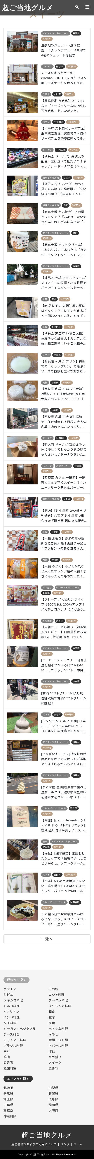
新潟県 (53, 1093)
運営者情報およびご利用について (34, 1144)
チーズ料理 (11, 1034)
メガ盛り (47, 587)
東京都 (8, 1110)
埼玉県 (8, 1099)
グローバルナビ (87, 7)
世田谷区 (61, 438)
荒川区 (59, 620)
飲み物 (53, 1068)
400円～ (47, 238)
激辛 (45, 841)
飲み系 (8, 1063)
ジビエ (8, 995)
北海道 (8, 1088)
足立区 (46, 592)
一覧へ (47, 939)
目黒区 (76, 648)
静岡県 (53, 1105)
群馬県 (8, 1093)
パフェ (46, 122)
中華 (6, 1051)
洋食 (52, 1051)
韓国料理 (9, 1068)
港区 (65, 205)
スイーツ (47, 66)
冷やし (53, 1034)
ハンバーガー (63, 465)
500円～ (47, 38)
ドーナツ (47, 149)
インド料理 (11, 1017)
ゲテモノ (9, 989)
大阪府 (53, 1110)
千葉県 (8, 1105)
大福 (45, 299)
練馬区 (76, 266)
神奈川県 (9, 1116)
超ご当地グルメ (27, 8)
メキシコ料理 (13, 1000)
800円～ (72, 66)
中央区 (76, 681)
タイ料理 (9, 1023)
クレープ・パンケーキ (68, 587)
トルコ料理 (11, 1006)
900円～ (69, 94)
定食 (52, 1023)
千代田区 (58, 122)
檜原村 (76, 742)
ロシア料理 (57, 995)
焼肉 (6, 1057)
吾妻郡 (76, 33)
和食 (52, 1012)
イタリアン (11, 1012)
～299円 (74, 149)
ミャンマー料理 (14, 1040)
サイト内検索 (77, 7)
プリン (46, 354)
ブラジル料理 (13, 1046)
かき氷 (46, 94)
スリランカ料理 (60, 1006)
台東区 (66, 498)
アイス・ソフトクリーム (56, 33)
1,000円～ (73, 122)
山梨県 (53, 1088)
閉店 (45, 504)
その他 (53, 989)
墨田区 (57, 874)
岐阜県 (53, 1099)
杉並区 (66, 177)
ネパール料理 (58, 1046)
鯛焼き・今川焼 (51, 177)
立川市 (57, 94)
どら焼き (47, 620)
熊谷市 (59, 66)
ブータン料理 (58, 1000)
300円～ (47, 271)
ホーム (77, 1144)
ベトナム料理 (58, 1029)
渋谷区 (57, 714)
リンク (65, 1144)
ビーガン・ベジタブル (19, 1029)
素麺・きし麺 (58, 1040)
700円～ (79, 177)
